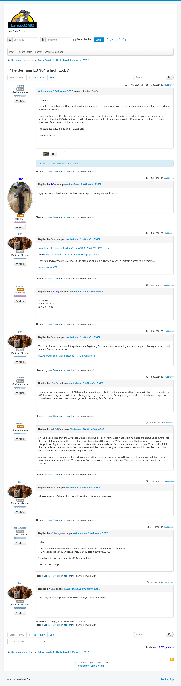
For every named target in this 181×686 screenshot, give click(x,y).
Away (20, 215)
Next (42, 77)
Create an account (62, 171)
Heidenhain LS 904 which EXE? (55, 91)
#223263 (170, 330)
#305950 (170, 527)
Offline (20, 89)
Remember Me (83, 39)
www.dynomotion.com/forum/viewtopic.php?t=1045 (71, 254)
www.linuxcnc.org (54, 51)
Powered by (83, 665)
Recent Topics (24, 51)
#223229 (170, 232)
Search (38, 51)
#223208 (170, 84)
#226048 (170, 481)
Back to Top (167, 679)
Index (12, 51)
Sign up (126, 39)
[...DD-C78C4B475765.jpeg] (46, 153)
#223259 (170, 285)
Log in (99, 39)
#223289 (170, 376)
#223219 (170, 178)
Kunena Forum (96, 665)
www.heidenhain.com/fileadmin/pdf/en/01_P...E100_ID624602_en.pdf (74, 248)
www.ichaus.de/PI (47, 267)
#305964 (170, 582)
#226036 (170, 422)
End (52, 77)
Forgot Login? (113, 39)
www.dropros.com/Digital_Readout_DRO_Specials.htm (66, 355)
